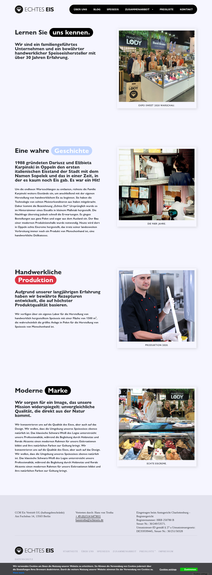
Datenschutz (24, 559)
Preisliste (147, 551)
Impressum (166, 551)
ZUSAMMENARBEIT (124, 551)
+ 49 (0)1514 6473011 (88, 516)
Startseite (70, 551)
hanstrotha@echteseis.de (89, 520)
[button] (153, 9)
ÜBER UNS (87, 551)
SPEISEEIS (103, 551)
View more (18, 572)
